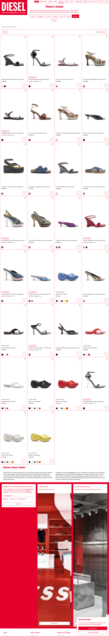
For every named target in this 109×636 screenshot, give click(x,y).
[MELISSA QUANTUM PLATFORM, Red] (68, 377)
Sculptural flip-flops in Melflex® (8, 347)
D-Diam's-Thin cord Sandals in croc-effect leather (40, 347)
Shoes (9, 27)
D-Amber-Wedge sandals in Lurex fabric (65, 186)
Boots (48, 16)
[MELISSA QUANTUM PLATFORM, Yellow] (40, 431)
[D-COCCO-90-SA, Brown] (40, 109)
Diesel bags (72, 472)
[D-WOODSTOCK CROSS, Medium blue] (95, 162)
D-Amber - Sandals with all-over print (64, 79)
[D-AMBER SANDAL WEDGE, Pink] (95, 216)
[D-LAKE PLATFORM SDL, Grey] (40, 216)
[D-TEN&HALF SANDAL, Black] (40, 55)
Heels (55, 16)
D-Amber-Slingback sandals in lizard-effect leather (68, 347)
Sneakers (41, 16)
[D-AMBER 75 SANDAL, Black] (68, 323)
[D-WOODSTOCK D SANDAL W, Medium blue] (40, 162)
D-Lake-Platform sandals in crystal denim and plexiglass (41, 240)
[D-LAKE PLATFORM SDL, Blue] (13, 270)
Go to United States (93, 632)
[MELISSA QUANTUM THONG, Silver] (13, 377)
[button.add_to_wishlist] (25, 37)
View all (33, 16)
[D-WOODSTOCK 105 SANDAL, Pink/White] (68, 109)
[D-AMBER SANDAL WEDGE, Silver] (68, 162)
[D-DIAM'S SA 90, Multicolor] (95, 270)
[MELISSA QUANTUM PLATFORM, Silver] (13, 431)
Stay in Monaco (93, 628)
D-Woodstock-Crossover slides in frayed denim (94, 186)
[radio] (2, 86)
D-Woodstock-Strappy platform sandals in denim (94, 79)
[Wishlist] (103, 1)
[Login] (99, 1)
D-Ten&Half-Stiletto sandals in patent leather (39, 79)
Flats (61, 16)
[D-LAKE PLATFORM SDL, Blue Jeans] (13, 216)
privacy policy (30, 489)
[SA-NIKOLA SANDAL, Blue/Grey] (13, 162)
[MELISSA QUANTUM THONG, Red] (95, 323)
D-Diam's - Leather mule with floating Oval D (93, 133)
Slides (54, 20)
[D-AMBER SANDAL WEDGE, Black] (13, 55)
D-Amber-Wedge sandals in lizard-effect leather (12, 79)
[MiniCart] (107, 1)
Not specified (21, 499)
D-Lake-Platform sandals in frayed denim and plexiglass (14, 240)
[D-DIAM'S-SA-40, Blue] (40, 270)
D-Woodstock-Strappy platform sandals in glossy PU (68, 133)
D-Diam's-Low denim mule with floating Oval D (66, 240)
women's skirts (81, 476)
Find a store (54, 623)
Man (7, 499)
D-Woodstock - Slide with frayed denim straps (39, 186)
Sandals (75, 16)
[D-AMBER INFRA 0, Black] (13, 109)
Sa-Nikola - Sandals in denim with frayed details (12, 186)
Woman (13, 499)
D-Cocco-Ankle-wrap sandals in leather (38, 133)
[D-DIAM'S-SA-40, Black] (95, 109)
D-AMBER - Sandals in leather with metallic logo (12, 133)
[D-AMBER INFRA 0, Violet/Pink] (68, 55)
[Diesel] (13, 7)
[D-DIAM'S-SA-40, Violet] (68, 216)
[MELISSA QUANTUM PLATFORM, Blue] (68, 270)
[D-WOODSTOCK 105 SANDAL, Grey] (95, 55)
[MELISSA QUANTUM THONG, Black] (13, 323)
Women (4, 27)
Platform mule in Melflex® (62, 294)
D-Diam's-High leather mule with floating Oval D (94, 294)
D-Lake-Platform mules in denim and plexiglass (12, 294)
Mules (68, 16)
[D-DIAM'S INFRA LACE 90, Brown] (40, 323)
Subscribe (19, 504)
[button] (86, 1)
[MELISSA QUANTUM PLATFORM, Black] (40, 377)
